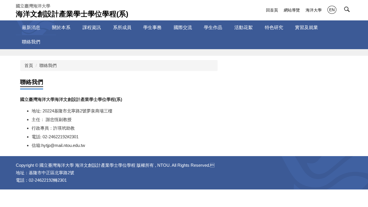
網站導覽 (292, 10)
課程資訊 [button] (92, 27)
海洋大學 (314, 10)
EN (332, 9)
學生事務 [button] (152, 27)
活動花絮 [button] (243, 27)
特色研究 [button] (274, 27)
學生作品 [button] (213, 27)
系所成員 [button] (122, 27)
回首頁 (272, 10)
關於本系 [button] (61, 27)
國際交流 (183, 27)
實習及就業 (306, 27)
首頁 (28, 65)
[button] (348, 11)
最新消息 (31, 27)
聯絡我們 (31, 41)
